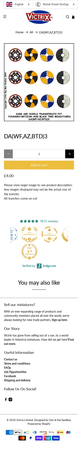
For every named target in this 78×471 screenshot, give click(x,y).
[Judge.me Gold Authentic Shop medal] (29, 234)
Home (20, 32)
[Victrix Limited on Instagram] (10, 400)
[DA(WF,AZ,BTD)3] (39, 82)
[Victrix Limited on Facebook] (6, 400)
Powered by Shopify (39, 423)
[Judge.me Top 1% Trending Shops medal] (29, 251)
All (31, 32)
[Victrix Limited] (39, 17)
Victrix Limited (24, 420)
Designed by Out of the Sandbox (52, 420)
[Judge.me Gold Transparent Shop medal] (49, 234)
